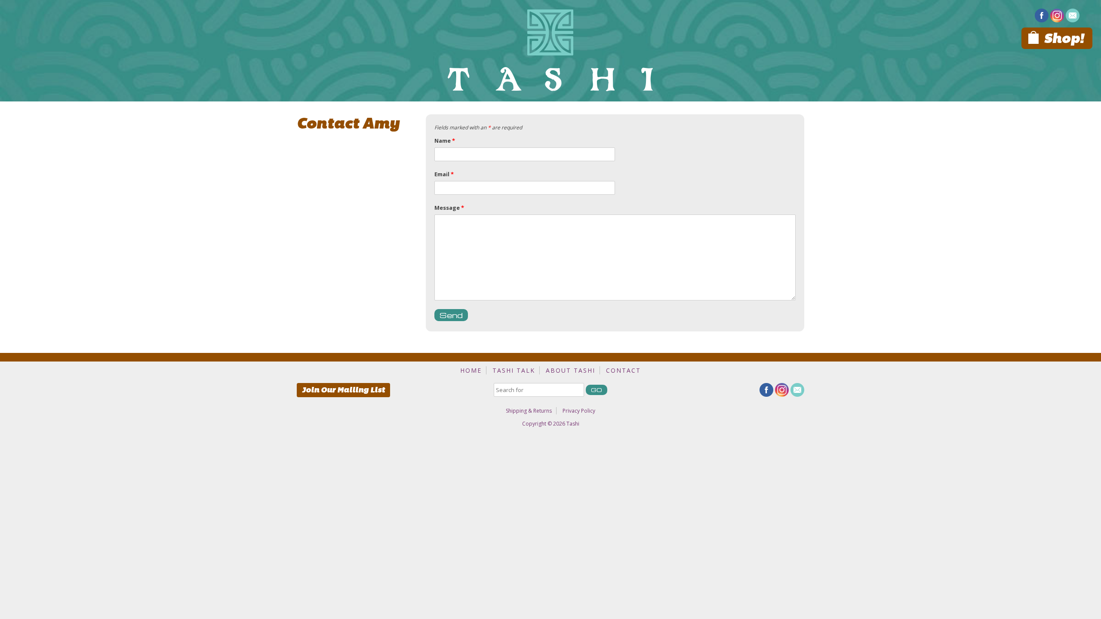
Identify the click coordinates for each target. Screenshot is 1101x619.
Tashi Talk (513, 370)
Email (444, 174)
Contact (623, 370)
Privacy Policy (579, 410)
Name (444, 140)
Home (471, 370)
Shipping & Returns (529, 410)
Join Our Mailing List (343, 390)
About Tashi (570, 370)
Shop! (1064, 38)
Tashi (572, 423)
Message (449, 207)
